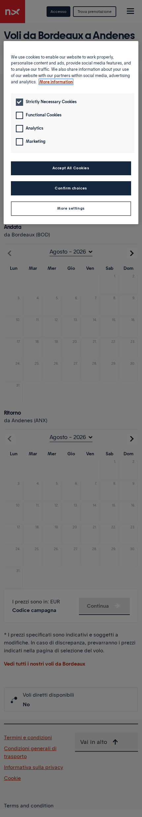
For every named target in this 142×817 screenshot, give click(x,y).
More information (56, 81)
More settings (71, 208)
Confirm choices (71, 188)
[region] (71, 133)
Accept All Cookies (71, 168)
